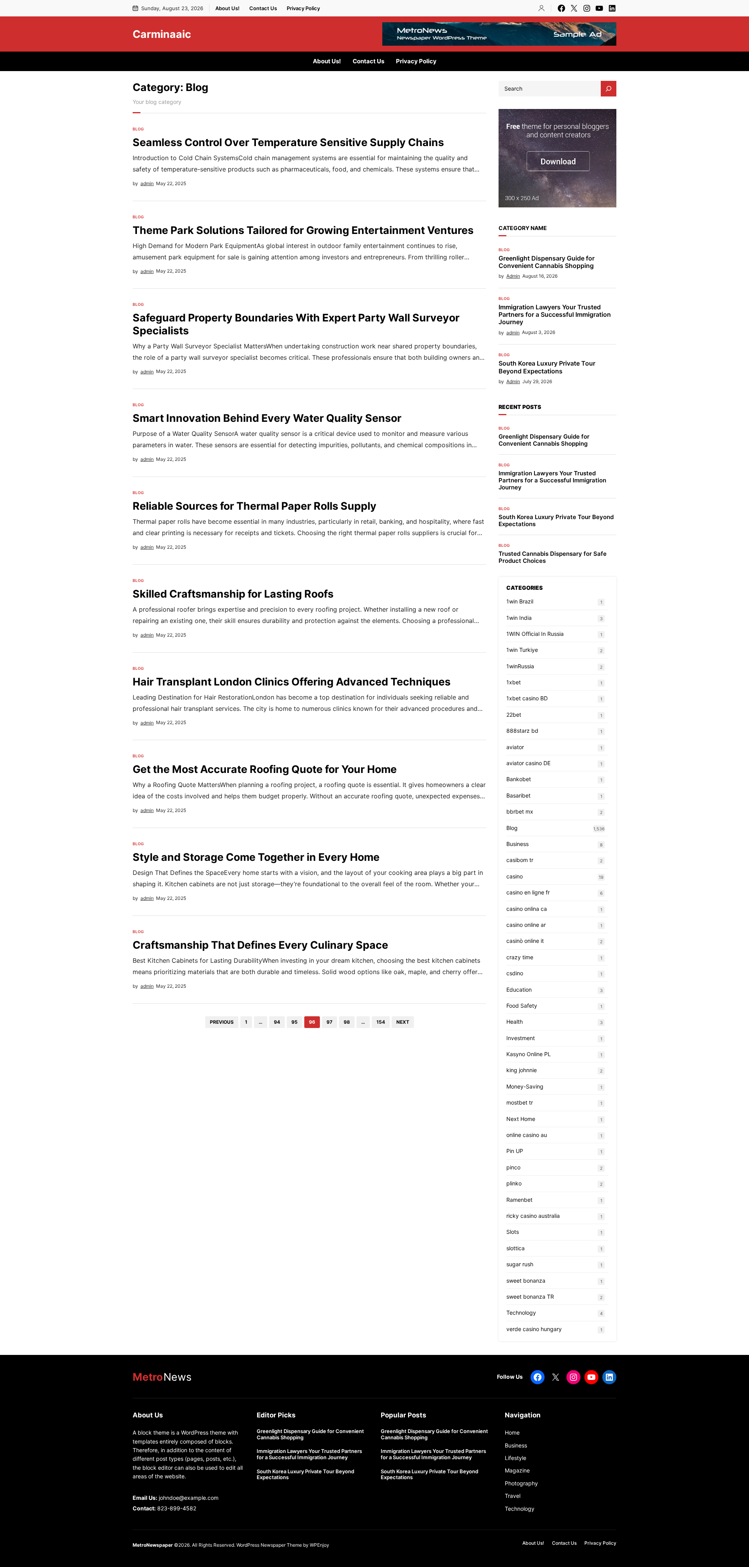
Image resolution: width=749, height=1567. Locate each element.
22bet (513, 714)
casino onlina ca (526, 908)
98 (347, 1022)
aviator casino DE (528, 763)
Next (402, 1022)
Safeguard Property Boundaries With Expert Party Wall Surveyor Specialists (296, 323)
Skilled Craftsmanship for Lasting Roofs (233, 593)
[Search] (608, 88)
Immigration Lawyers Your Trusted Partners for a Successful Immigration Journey (555, 314)
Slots (512, 1231)
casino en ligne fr (528, 892)
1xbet (513, 682)
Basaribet (518, 795)
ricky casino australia (533, 1215)
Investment (520, 1038)
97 (329, 1022)
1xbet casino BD (527, 698)
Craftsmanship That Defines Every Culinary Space (260, 945)
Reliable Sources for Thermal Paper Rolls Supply (254, 506)
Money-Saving (524, 1086)
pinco (513, 1167)
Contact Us (263, 8)
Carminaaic (162, 34)
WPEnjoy (319, 1545)
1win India (519, 617)
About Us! (227, 8)
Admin (513, 276)
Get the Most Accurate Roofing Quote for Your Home (265, 769)
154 (380, 1022)
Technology (521, 1312)
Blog (138, 129)
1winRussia (520, 666)
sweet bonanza (525, 1280)
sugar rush (519, 1264)
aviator (515, 747)
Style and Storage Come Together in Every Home (256, 857)
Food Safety (521, 1005)
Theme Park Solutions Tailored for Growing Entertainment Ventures (303, 230)
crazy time (519, 957)
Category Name (523, 228)
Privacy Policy (303, 8)
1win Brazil (519, 601)
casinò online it (525, 940)
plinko (514, 1183)
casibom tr (519, 860)
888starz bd (522, 730)
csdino (514, 973)
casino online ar (526, 924)
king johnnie (521, 1070)
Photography (521, 1483)
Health (514, 1021)
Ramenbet (519, 1199)
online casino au (526, 1135)
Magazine (517, 1470)
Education (519, 989)
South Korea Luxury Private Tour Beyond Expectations (547, 367)
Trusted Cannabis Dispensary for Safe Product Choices (553, 557)
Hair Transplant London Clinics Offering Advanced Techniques (292, 681)
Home (512, 1432)
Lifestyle (515, 1458)
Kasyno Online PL (528, 1054)
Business (517, 844)
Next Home (520, 1118)
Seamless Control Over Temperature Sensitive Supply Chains (288, 142)
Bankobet (518, 779)
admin (147, 183)
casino (514, 876)
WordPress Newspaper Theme (269, 1545)
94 (277, 1022)
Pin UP (514, 1151)
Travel (512, 1495)
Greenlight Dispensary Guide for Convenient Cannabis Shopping (547, 262)
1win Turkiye (522, 649)
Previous (222, 1022)
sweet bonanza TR (530, 1296)
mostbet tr (519, 1102)
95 (294, 1022)
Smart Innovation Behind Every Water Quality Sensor (267, 418)
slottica (515, 1248)
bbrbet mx (519, 811)
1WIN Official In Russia (535, 633)
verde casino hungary (534, 1329)
